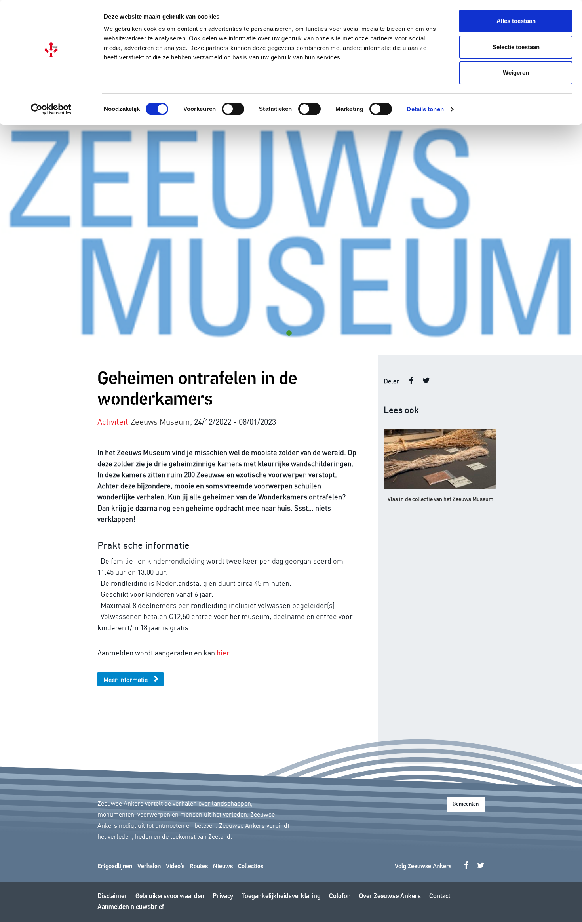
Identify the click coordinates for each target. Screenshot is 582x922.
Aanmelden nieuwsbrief (130, 907)
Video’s (175, 866)
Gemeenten (466, 804)
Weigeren (516, 72)
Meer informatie (125, 679)
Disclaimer (112, 896)
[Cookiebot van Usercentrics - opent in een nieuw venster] (51, 109)
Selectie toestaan (516, 47)
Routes (199, 866)
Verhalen (149, 866)
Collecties (250, 866)
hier (223, 652)
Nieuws (223, 866)
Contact (439, 896)
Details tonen (425, 109)
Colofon (340, 896)
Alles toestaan (516, 20)
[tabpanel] (291, 234)
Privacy (223, 896)
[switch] (233, 109)
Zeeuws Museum (160, 421)
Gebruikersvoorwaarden (169, 896)
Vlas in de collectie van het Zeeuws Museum (440, 499)
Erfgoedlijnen (114, 866)
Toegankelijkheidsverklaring (281, 896)
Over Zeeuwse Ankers (390, 896)
